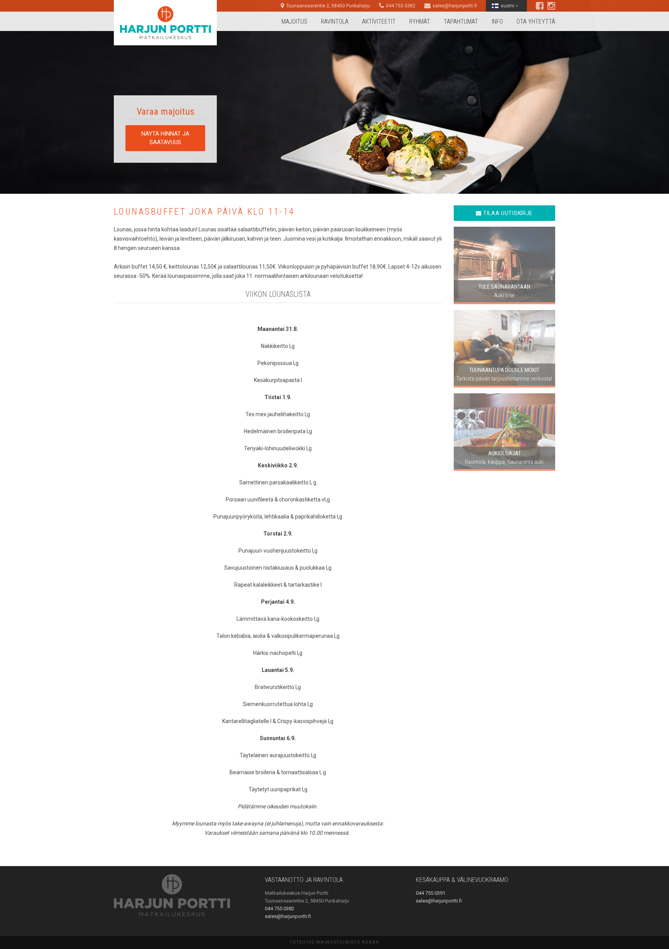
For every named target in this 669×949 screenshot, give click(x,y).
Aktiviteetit (379, 21)
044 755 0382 (400, 6)
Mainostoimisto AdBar (347, 942)
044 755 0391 (430, 893)
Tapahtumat (461, 21)
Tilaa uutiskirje (507, 213)
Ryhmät (419, 21)
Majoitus (294, 21)
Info (497, 21)
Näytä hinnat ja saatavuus (165, 137)
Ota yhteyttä (535, 21)
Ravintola (334, 21)
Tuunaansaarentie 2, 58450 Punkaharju (328, 6)
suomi (508, 6)
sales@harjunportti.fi (454, 6)
